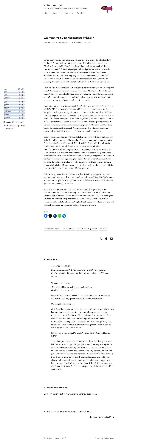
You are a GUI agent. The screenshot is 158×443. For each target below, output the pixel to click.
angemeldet (58, 394)
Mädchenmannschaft (53, 5)
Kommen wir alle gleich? (100, 417)
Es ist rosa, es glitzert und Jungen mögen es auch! (69, 411)
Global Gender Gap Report (87, 229)
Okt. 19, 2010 (66, 266)
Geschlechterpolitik (52, 229)
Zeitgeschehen (64, 42)
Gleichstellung (68, 229)
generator (55, 266)
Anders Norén (109, 438)
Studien (103, 229)
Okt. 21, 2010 (65, 283)
